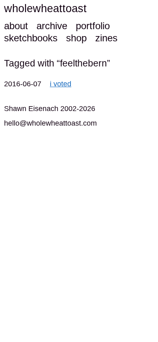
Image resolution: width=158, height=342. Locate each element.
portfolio (93, 25)
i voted (60, 84)
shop (76, 37)
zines (106, 37)
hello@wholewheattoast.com (50, 123)
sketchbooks (31, 37)
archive (51, 25)
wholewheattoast (45, 8)
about (16, 25)
